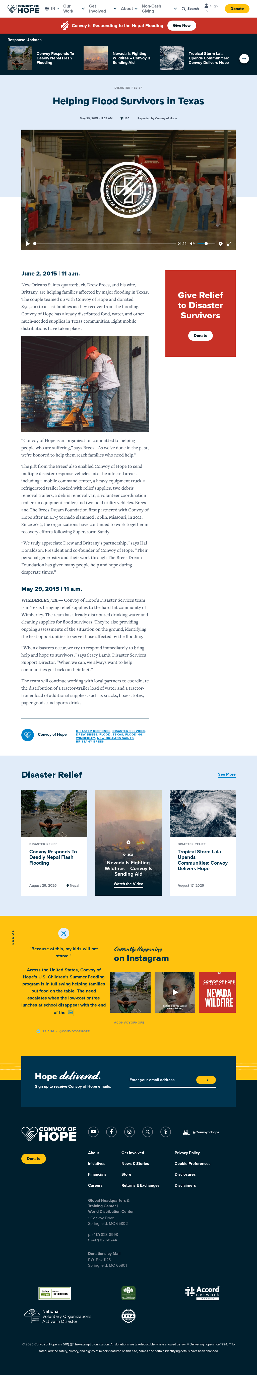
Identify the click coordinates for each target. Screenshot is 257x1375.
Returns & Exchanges (140, 1185)
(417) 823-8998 (105, 1234)
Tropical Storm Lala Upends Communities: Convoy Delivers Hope (203, 860)
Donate (237, 8)
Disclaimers (185, 1185)
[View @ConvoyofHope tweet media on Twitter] (70, 1012)
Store (126, 1174)
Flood (105, 734)
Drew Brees (86, 734)
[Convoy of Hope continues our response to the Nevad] (219, 992)
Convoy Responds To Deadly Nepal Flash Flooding (53, 857)
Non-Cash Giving (151, 9)
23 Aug (48, 1031)
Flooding (134, 734)
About (127, 8)
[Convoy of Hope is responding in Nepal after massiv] (130, 992)
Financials (97, 1174)
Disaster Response (93, 731)
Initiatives (96, 1163)
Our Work (68, 9)
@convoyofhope (74, 1031)
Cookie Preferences (193, 1163)
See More (227, 774)
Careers (95, 1185)
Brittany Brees (90, 741)
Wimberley (85, 738)
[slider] (104, 243)
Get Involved (97, 9)
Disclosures (185, 1174)
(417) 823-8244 (104, 1240)
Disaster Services (128, 731)
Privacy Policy (187, 1152)
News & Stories (135, 1163)
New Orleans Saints (115, 738)
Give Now (182, 25)
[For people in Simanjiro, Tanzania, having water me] (175, 992)
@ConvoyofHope (129, 1022)
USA (126, 118)
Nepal (74, 886)
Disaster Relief (128, 87)
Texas (118, 734)
